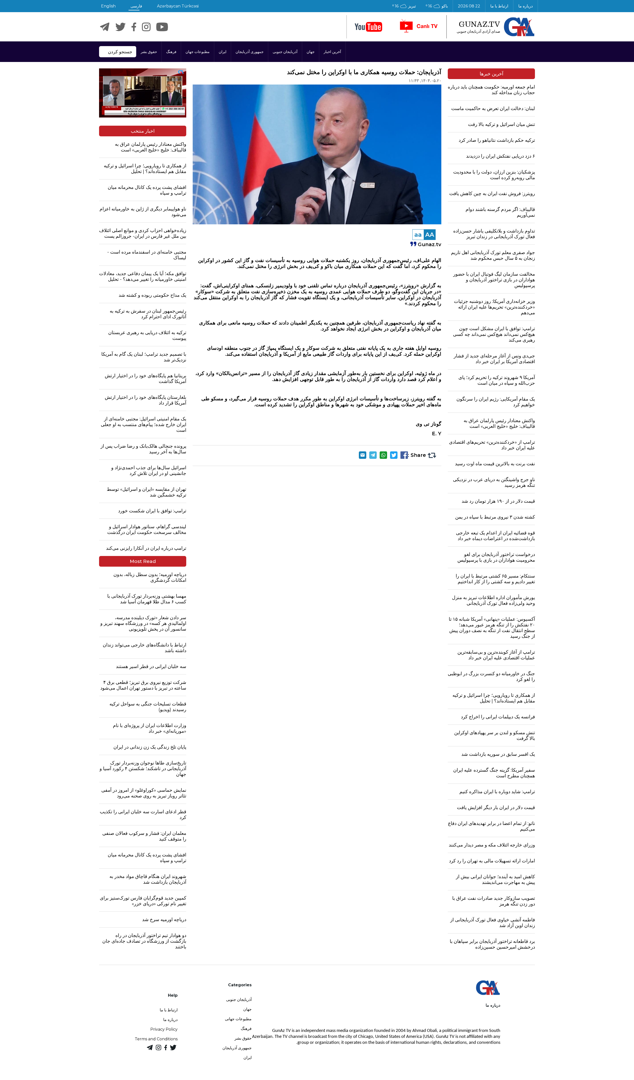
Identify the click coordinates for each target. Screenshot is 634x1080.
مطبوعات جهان (197, 51)
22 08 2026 (469, 6)
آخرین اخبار (332, 51)
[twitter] (120, 27)
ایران (222, 51)
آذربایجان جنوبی (285, 51)
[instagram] (146, 27)
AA (429, 234)
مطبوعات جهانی (238, 1019)
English (108, 6)
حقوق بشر (149, 51)
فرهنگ (171, 51)
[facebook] (134, 27)
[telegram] (104, 27)
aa (418, 234)
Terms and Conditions (156, 1039)
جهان (311, 51)
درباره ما (525, 6)
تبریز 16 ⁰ (404, 6)
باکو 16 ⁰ (437, 6)
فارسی (136, 6)
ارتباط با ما (499, 6)
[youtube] (368, 27)
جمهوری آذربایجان (250, 51)
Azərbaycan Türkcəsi (178, 6)
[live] (418, 26)
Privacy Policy (164, 1029)
